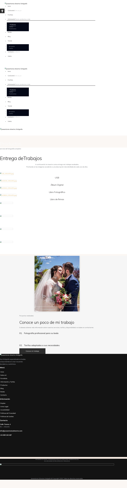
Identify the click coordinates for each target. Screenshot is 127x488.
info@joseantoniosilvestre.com (11, 431)
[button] (2, 11)
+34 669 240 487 (6, 435)
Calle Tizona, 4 (5, 424)
